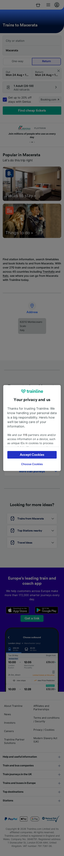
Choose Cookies (32, 464)
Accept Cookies (32, 454)
